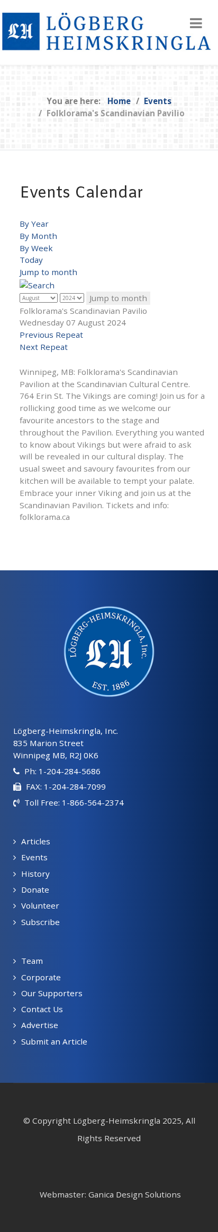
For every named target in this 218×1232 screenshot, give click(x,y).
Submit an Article (54, 1041)
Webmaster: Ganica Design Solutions (110, 1194)
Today (31, 259)
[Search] (37, 284)
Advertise (39, 1025)
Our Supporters (52, 993)
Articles (35, 841)
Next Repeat (44, 346)
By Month (38, 235)
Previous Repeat (51, 334)
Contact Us (42, 1009)
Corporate (41, 977)
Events (34, 857)
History (35, 873)
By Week (36, 248)
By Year (34, 223)
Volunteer (40, 905)
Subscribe (40, 922)
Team (32, 960)
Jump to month (48, 272)
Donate (35, 889)
